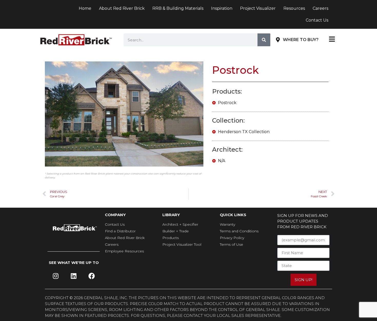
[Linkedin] (73, 276)
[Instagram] (55, 276)
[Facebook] (91, 276)
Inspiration (221, 8)
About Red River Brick (122, 8)
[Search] (263, 39)
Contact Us (317, 20)
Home (85, 8)
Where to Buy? (301, 39)
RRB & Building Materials (177, 8)
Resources (294, 8)
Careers (320, 8)
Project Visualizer (258, 8)
